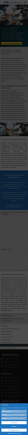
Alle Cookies (14, 422)
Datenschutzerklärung (12, 433)
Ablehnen (14, 426)
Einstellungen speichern (14, 430)
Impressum (19, 433)
